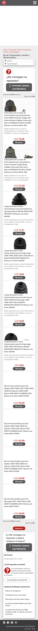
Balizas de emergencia (13, 591)
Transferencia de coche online (15, 595)
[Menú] (34, 3)
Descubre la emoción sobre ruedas (17, 599)
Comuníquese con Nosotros (17, 580)
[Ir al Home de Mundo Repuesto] (4, 2)
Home (5, 50)
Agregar (20, 142)
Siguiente (18, 528)
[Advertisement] (19, 25)
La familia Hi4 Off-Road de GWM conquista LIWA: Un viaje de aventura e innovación (18, 612)
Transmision (13, 50)
